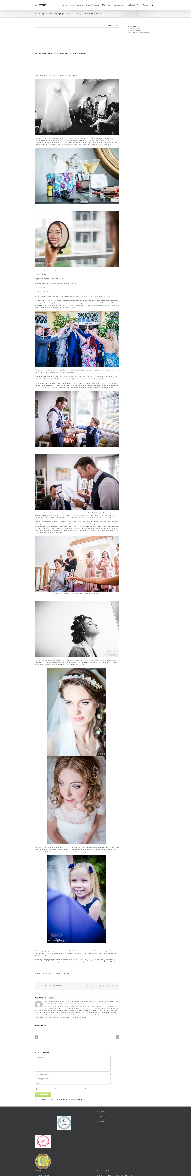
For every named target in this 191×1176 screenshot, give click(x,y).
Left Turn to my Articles (106, 1117)
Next (116, 25)
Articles (58, 973)
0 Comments (65, 973)
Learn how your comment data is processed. (72, 1099)
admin (38, 973)
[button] (153, 4)
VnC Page (101, 1121)
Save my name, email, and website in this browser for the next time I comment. (61, 1089)
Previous (110, 25)
